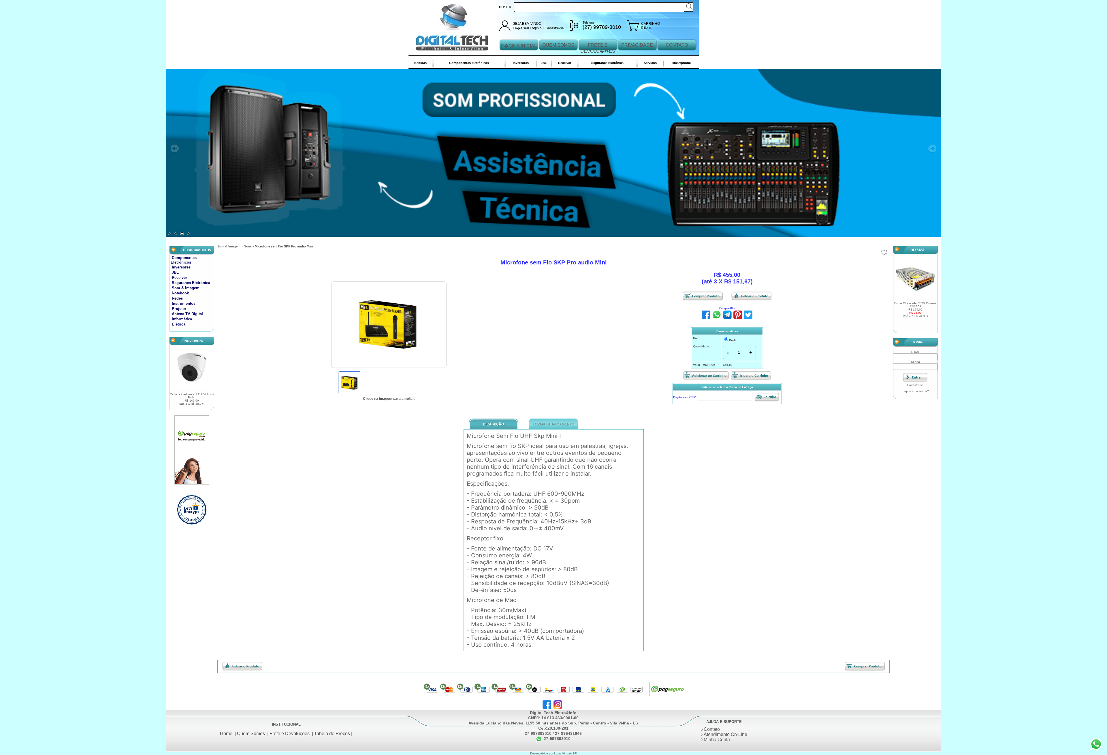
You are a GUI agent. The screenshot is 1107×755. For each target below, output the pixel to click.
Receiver (564, 63)
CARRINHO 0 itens (650, 26)
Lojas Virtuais (563, 753)
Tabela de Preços (332, 733)
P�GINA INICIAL (519, 45)
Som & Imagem (185, 288)
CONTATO (677, 45)
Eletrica (178, 324)
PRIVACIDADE (637, 45)
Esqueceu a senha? (915, 391)
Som (247, 246)
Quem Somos (251, 733)
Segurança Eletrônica (607, 63)
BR (575, 753)
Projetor (179, 308)
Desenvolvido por (542, 753)
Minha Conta (717, 739)
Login (534, 28)
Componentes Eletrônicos (469, 63)
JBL (544, 63)
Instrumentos (183, 303)
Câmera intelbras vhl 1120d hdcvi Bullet (192, 399)
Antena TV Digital (187, 314)
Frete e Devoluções (290, 733)
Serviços (650, 63)
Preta (733, 340)
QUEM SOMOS (558, 45)
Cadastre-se (554, 28)
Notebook (180, 293)
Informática (182, 319)
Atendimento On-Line (725, 734)
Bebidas (420, 63)
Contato (712, 729)
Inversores (521, 63)
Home (226, 733)
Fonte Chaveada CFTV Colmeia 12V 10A (915, 309)
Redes (177, 298)
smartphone (681, 63)
